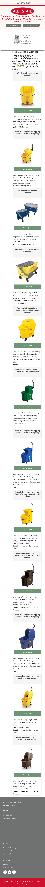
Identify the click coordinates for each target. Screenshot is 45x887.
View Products (31, 25)
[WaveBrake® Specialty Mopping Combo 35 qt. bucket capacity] (27, 153)
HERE (19, 66)
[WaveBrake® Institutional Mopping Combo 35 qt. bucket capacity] (27, 329)
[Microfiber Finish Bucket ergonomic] (27, 212)
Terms (19, 884)
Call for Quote (27, 110)
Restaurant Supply (9, 805)
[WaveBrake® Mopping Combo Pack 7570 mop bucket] (27, 697)
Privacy (38, 881)
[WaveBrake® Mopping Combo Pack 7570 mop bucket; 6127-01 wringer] (27, 513)
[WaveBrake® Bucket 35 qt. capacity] (27, 94)
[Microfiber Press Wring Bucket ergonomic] (27, 270)
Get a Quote (13, 25)
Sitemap (24, 884)
